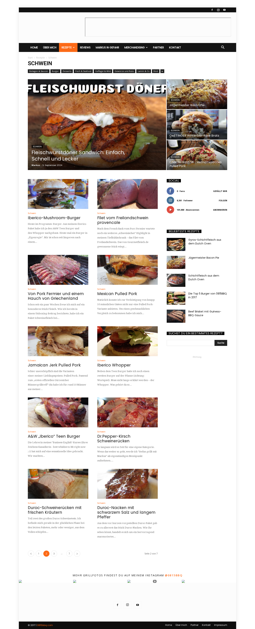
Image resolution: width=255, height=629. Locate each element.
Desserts (67, 71)
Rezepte (67, 47)
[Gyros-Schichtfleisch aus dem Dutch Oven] (176, 244)
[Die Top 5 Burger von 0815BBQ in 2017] (176, 298)
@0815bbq (173, 575)
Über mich (49, 47)
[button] (222, 47)
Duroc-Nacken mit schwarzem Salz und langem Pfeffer (126, 512)
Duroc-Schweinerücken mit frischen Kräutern (55, 510)
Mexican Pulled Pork (117, 293)
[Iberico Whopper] (127, 341)
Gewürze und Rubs (124, 71)
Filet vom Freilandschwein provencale (122, 220)
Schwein (37, 146)
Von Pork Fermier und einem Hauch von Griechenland (56, 296)
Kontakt (175, 47)
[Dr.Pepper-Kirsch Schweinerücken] (127, 412)
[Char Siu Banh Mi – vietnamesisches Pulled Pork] (197, 155)
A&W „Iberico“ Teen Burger (54, 436)
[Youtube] (224, 9)
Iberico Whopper (114, 365)
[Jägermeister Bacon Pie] (197, 94)
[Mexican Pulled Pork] (127, 270)
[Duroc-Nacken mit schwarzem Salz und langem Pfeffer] (127, 484)
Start (30, 57)
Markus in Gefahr (107, 47)
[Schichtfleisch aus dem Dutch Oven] (176, 280)
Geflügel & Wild (103, 71)
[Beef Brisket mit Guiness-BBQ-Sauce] (176, 316)
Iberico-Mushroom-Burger (54, 218)
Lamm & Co (144, 71)
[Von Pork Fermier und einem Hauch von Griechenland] (58, 270)
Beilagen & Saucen (38, 71)
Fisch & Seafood (83, 71)
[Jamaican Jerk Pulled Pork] (58, 341)
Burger (55, 71)
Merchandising (134, 47)
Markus (36, 165)
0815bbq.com (45, 625)
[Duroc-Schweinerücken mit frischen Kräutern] (58, 484)
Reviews (85, 47)
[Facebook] (212, 9)
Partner (158, 47)
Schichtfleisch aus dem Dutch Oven (203, 277)
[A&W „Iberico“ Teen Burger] (58, 412)
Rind (155, 71)
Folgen (223, 200)
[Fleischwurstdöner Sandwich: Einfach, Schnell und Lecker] (97, 124)
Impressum (220, 625)
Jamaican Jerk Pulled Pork (54, 365)
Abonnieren (220, 209)
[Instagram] (218, 9)
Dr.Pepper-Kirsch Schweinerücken (113, 439)
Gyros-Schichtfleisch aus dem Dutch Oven (204, 241)
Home (34, 47)
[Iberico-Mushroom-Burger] (58, 194)
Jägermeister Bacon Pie (203, 258)
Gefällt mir (220, 191)
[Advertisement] (197, 382)
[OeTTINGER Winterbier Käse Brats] (197, 125)
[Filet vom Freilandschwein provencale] (127, 194)
